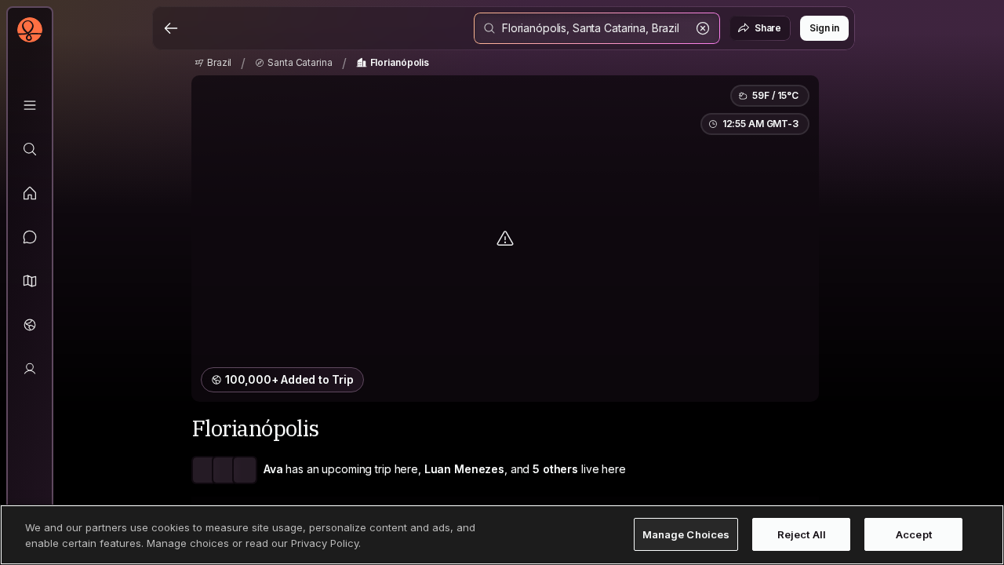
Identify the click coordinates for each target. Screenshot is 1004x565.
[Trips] (29, 324)
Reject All (801, 534)
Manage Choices (686, 534)
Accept (914, 534)
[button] (29, 280)
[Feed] (29, 193)
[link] (213, 62)
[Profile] (29, 368)
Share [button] (768, 28)
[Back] (171, 28)
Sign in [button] (824, 28)
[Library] (29, 105)
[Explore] (29, 149)
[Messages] (29, 237)
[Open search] (597, 28)
